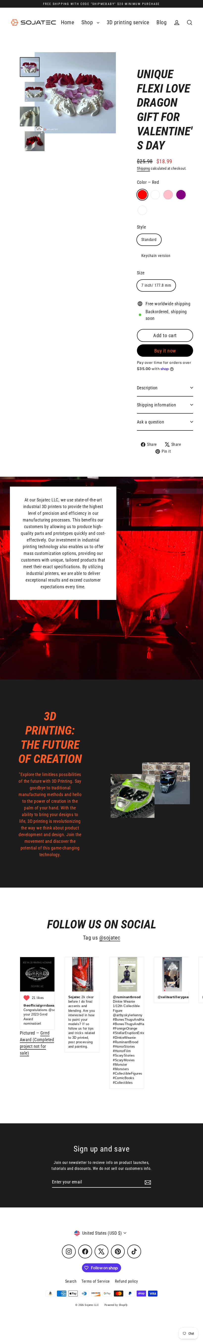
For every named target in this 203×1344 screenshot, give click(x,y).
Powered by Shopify (116, 1305)
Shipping (143, 168)
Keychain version (155, 255)
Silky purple (181, 194)
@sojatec (109, 938)
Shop (87, 22)
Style (141, 227)
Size (141, 272)
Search (71, 1281)
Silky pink (168, 194)
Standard (149, 239)
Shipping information (156, 404)
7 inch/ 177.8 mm (156, 285)
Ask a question (150, 421)
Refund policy (126, 1281)
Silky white (155, 194)
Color (148, 182)
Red (142, 194)
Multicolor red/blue (142, 210)
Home (67, 22)
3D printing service (128, 22)
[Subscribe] (147, 1182)
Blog (161, 22)
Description (147, 387)
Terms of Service (95, 1281)
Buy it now (165, 351)
